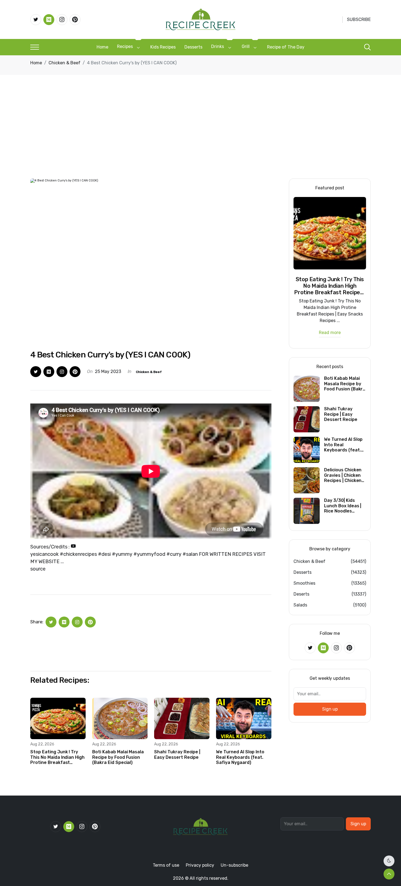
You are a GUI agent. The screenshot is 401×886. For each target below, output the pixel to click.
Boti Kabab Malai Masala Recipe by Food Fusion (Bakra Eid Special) (118, 757)
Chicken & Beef (64, 62)
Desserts (193, 47)
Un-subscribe (234, 865)
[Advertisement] (200, 137)
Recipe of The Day (285, 47)
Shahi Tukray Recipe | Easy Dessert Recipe (177, 754)
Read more (330, 332)
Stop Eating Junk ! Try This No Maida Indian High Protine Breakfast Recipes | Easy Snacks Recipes (57, 757)
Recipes (125, 46)
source (38, 569)
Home (102, 47)
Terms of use (166, 865)
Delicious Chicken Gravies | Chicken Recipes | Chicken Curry (342, 475)
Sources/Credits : (50, 547)
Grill (246, 46)
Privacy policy (200, 865)
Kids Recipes (163, 47)
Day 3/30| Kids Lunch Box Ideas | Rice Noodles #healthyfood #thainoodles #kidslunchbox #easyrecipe (342, 506)
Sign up (330, 709)
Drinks (217, 46)
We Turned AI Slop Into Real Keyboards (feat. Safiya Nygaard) (240, 757)
